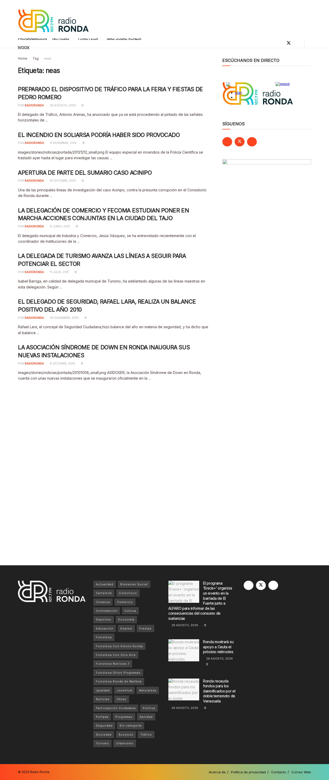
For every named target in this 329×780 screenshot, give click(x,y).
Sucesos (125, 734)
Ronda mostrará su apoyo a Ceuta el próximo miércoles (218, 647)
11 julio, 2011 (59, 272)
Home (22, 58)
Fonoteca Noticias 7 (113, 663)
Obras (121, 699)
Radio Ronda (39, 772)
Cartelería (104, 593)
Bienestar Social (134, 584)
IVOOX (24, 47)
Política (149, 708)
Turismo (102, 743)
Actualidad (104, 584)
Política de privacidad (248, 772)
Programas (124, 717)
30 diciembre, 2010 (64, 317)
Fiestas (145, 628)
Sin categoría (131, 725)
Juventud (124, 690)
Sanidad (146, 717)
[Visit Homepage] (53, 19)
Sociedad (104, 734)
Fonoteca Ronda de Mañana (119, 681)
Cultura (130, 611)
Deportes (103, 619)
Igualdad (103, 690)
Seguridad (104, 725)
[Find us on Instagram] (297, 43)
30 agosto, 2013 (62, 105)
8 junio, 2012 (59, 226)
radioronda (34, 105)
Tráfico (146, 734)
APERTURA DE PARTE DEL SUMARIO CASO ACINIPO (85, 172)
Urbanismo (124, 743)
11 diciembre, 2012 (63, 143)
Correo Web (301, 772)
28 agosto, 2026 (184, 625)
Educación (104, 628)
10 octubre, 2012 (62, 180)
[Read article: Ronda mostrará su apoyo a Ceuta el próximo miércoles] (183, 650)
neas (47, 58)
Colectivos (128, 593)
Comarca (103, 602)
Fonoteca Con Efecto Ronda (119, 646)
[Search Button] (309, 43)
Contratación (106, 611)
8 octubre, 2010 (62, 363)
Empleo (126, 628)
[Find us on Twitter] (289, 43)
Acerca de (217, 772)
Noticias (103, 699)
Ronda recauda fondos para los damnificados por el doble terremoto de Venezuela (219, 691)
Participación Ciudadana (116, 708)
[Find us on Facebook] (279, 43)
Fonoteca (104, 637)
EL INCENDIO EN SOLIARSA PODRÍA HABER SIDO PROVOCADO (99, 134)
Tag (36, 58)
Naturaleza (147, 690)
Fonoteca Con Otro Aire (116, 655)
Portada (102, 717)
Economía (126, 619)
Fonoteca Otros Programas (118, 672)
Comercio (125, 602)
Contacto (278, 772)
